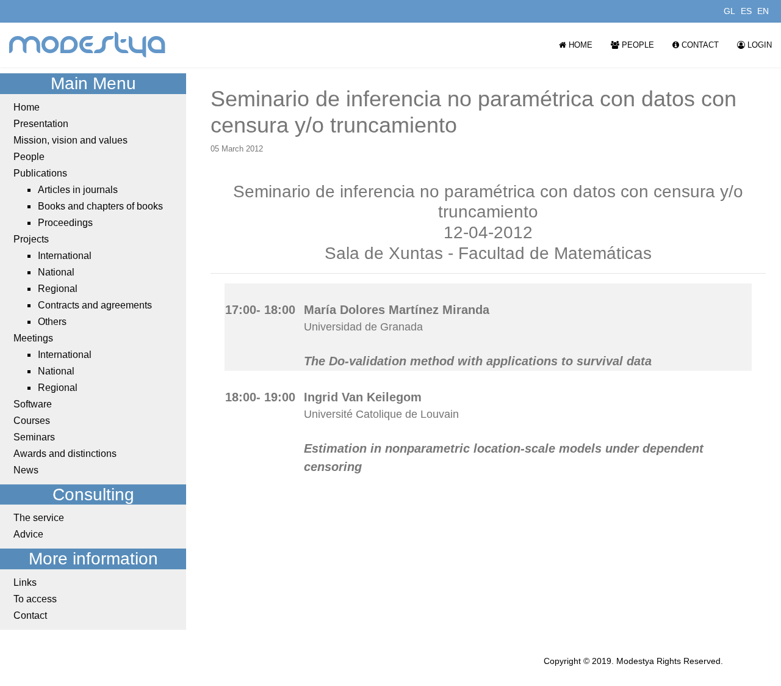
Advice (28, 534)
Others (52, 321)
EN (763, 11)
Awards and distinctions (65, 453)
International (65, 255)
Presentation (40, 124)
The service (38, 518)
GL (729, 11)
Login (758, 44)
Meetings (33, 338)
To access (35, 599)
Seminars (34, 437)
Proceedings (65, 222)
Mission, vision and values (70, 140)
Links (25, 582)
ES (746, 11)
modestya (88, 45)
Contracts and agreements (95, 305)
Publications (40, 173)
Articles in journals (78, 189)
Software (32, 404)
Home (579, 44)
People (636, 44)
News (25, 470)
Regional (57, 288)
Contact (699, 44)
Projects (31, 239)
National (56, 272)
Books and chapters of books (100, 206)
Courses (31, 420)
